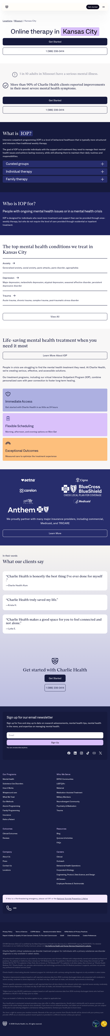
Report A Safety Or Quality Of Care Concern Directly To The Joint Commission (30, 936)
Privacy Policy (7, 932)
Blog (58, 833)
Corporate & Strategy (65, 870)
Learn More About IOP (55, 355)
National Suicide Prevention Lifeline (72, 898)
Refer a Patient (9, 819)
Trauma (60, 810)
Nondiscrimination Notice (52, 932)
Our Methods (8, 801)
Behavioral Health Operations (68, 866)
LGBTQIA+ (61, 784)
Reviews (6, 838)
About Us (6, 857)
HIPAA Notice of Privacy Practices (75, 932)
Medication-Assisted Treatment (69, 792)
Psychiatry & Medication (66, 806)
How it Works (8, 788)
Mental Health (8, 779)
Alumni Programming (11, 806)
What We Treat (9, 797)
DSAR (62, 936)
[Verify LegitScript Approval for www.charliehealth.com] (96, 1023)
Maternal (60, 788)
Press (5, 861)
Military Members (64, 797)
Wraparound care (10, 792)
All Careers (61, 879)
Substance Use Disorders (13, 784)
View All (55, 316)
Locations (7, 20)
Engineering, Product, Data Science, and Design (76, 875)
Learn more (55, 533)
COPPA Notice (35, 932)
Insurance (7, 815)
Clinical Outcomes (10, 833)
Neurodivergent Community (68, 801)
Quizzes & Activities (65, 838)
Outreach (60, 861)
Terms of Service (21, 932)
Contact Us (7, 866)
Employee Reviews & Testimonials (70, 883)
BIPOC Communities (65, 779)
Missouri (18, 20)
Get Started (55, 41)
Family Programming (11, 810)
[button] (103, 7)
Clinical (59, 857)
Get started (93, 7)
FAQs (59, 842)
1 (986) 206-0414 (55, 51)
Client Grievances (73, 936)
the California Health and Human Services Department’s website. (68, 946)
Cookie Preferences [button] (89, 936)
